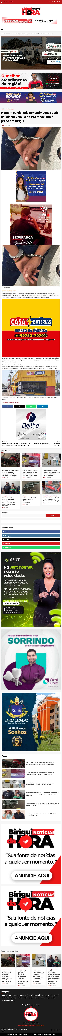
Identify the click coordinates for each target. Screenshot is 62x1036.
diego (3, 125)
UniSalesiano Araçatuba (7, 1000)
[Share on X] (19, 406)
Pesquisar (4, 512)
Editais (49, 995)
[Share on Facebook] (7, 406)
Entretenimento (6, 997)
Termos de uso (24, 1029)
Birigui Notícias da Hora (30, 1034)
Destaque (7, 109)
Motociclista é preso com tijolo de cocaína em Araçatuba (47, 443)
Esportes (14, 997)
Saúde (54, 997)
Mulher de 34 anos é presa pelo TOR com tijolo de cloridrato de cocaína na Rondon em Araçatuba (16, 443)
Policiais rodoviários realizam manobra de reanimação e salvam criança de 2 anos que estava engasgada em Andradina (10, 487)
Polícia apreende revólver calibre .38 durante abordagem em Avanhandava (31, 487)
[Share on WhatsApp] (31, 406)
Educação (55, 995)
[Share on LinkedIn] (42, 406)
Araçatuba (5, 468)
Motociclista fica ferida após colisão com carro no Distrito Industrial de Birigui (51, 487)
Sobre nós (3, 1029)
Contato (3, 1031)
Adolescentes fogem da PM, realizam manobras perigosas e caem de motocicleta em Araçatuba (10, 460)
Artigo (10, 995)
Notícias (54, 496)
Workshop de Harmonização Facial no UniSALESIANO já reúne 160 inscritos (13, 814)
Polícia (12, 109)
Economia (43, 995)
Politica (43, 997)
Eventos (20, 997)
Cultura (30, 995)
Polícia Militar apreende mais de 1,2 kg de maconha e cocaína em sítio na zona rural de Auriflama (51, 460)
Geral (26, 997)
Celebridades (23, 995)
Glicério (31, 997)
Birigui (2, 109)
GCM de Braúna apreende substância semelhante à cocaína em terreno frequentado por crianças (31, 460)
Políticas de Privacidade (13, 1029)
